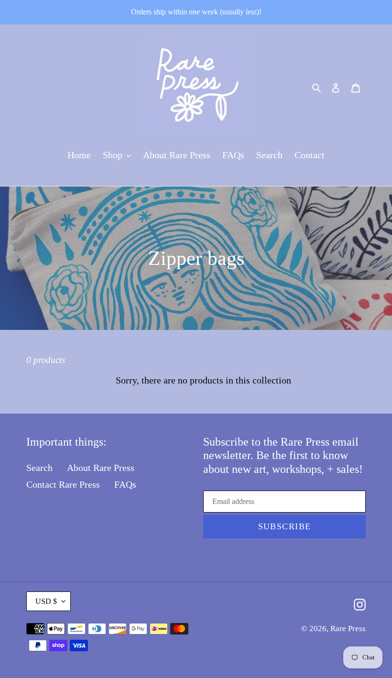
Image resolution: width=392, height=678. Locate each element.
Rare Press (348, 628)
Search (39, 467)
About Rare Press (100, 467)
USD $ (46, 601)
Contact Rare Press (63, 484)
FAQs (125, 484)
